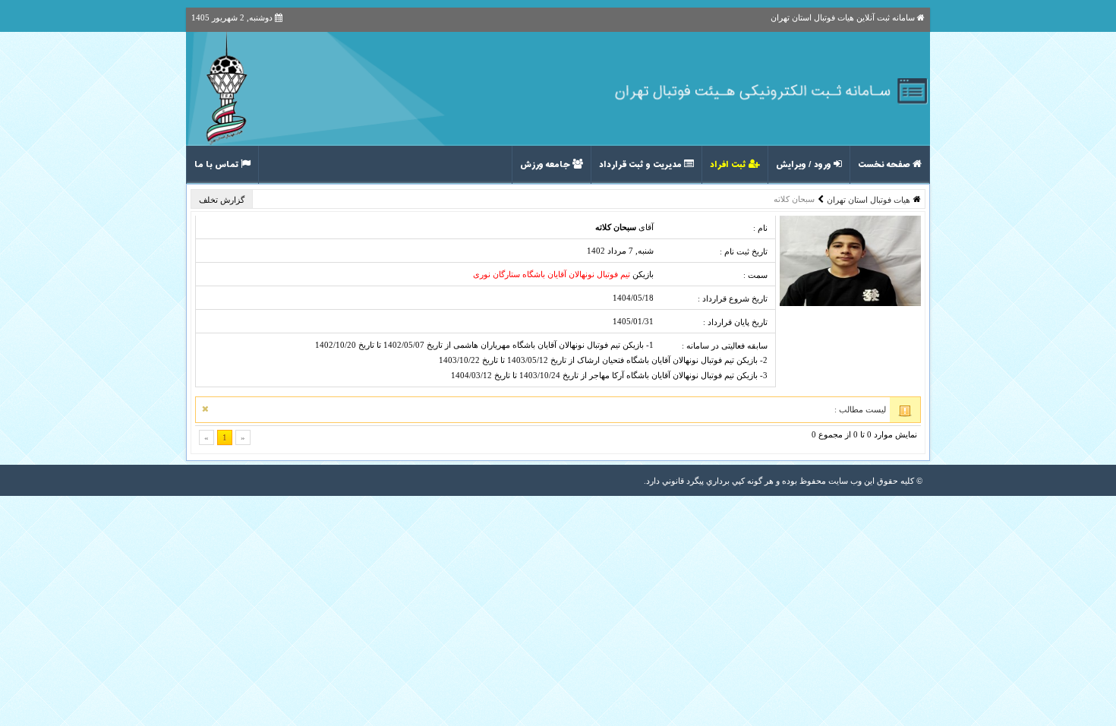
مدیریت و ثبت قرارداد (641, 164)
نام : (760, 227)
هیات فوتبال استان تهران (868, 199)
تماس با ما (217, 164)
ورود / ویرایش (805, 164)
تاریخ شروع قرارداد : (733, 298)
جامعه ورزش (546, 164)
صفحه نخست (885, 164)
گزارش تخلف (223, 199)
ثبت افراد (729, 164)
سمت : (755, 274)
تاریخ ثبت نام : (744, 251)
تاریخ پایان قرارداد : (735, 322)
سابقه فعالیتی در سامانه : (725, 345)
